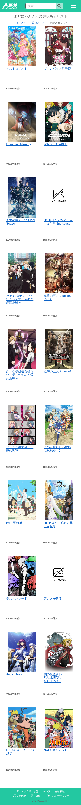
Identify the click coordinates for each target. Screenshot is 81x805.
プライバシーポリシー (57, 795)
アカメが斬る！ (54, 598)
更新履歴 (60, 791)
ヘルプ (46, 791)
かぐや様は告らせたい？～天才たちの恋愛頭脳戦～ (19, 299)
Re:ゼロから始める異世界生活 (58, 524)
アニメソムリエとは (27, 791)
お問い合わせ (18, 795)
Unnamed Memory (18, 144)
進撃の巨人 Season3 (58, 371)
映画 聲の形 (14, 522)
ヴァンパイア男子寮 (57, 68)
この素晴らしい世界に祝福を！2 (57, 449)
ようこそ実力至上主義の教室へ (19, 449)
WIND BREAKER (55, 144)
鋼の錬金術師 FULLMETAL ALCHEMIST (53, 677)
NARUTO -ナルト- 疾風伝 (20, 751)
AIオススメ (20, 22)
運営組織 (35, 795)
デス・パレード (16, 598)
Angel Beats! (14, 674)
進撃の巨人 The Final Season (20, 221)
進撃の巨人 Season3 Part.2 (58, 297)
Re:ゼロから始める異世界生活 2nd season (58, 221)
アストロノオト (16, 68)
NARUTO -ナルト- (56, 750)
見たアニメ (38, 22)
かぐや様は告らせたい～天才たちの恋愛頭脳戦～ (19, 374)
